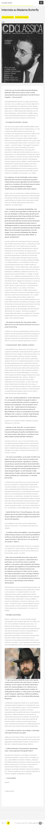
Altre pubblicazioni (7, 17)
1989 (3, 22)
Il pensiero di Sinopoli (22, 17)
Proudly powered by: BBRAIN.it (36, 823)
